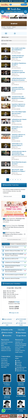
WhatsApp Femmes (21, 367)
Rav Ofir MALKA (15, 84)
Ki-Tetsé (16, 302)
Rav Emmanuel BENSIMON (17, 101)
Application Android (21, 370)
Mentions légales (5, 364)
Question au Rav (21, 11)
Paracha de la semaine (7, 342)
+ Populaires (6, 244)
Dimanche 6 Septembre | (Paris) (13, 227)
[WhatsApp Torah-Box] (25, 1)
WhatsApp (19, 365)
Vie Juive (9, 27)
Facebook (19, 362)
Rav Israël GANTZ (7, 409)
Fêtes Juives (4, 344)
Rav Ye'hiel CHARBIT (16, 52)
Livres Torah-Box (19, 347)
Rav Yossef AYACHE (16, 60)
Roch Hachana (9, 11)
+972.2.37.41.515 (8, 323)
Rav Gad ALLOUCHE (16, 131)
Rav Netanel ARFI (15, 75)
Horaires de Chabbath (20, 345)
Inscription (17, 349)
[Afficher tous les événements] (9, 1)
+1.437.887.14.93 (22, 323)
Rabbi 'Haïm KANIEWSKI (21, 384)
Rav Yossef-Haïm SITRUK (21, 410)
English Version (19, 352)
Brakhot (13, 92)
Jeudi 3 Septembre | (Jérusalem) (14, 220)
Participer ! (23, 4)
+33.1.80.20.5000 (22, 319)
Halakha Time (15, 51)
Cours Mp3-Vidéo (7, 40)
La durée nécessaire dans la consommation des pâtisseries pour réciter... (19, 153)
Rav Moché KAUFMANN (17, 94)
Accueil (3, 27)
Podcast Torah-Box (20, 350)
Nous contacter (8, 319)
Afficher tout (5, 37)
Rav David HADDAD (16, 109)
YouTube (18, 364)
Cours (12, 244)
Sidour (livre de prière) (20, 344)
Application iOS (20, 369)
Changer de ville (14, 312)
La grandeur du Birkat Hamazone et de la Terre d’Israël (18, 89)
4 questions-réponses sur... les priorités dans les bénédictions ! (19, 136)
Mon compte (5, 1)
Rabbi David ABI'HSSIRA (7, 397)
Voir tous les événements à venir (14, 239)
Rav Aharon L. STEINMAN (7, 384)
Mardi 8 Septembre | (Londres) (14, 234)
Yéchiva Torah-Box (6, 349)
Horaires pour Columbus (12, 283)
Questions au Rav (20, 244)
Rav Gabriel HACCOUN (17, 124)
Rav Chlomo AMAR (21, 396)
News (2, 345)
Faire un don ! (4, 362)
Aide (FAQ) (4, 367)
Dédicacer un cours (6, 350)
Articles (5, 44)
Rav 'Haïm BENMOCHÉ (17, 116)
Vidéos (15, 11)
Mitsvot (13, 27)
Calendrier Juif (18, 342)
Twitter (18, 360)
